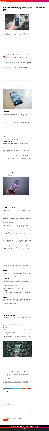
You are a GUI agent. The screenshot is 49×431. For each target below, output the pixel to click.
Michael (4, 12)
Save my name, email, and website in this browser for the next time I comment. (13, 418)
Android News (11, 12)
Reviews (24, 426)
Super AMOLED (15, 61)
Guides (18, 426)
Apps (11, 426)
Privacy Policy (22, 428)
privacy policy (21, 405)
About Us (31, 426)
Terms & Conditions (26, 428)
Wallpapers (27, 426)
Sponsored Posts (36, 426)
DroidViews (4, 1)
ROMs (21, 426)
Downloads (14, 426)
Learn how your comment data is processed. (23, 421)
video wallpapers (11, 35)
